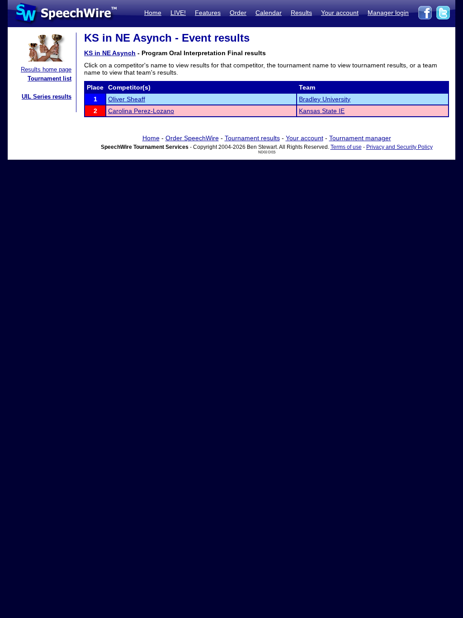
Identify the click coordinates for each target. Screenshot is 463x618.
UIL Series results (46, 96)
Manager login (388, 12)
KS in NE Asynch (110, 53)
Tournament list (49, 78)
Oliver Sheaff (126, 99)
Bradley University (324, 99)
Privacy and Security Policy (399, 147)
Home (152, 12)
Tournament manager (360, 138)
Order (238, 12)
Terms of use (346, 147)
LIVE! (178, 12)
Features (208, 12)
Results (301, 12)
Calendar (268, 12)
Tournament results (252, 138)
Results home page (46, 69)
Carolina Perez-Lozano (141, 110)
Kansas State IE (322, 110)
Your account (340, 12)
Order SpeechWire (192, 138)
